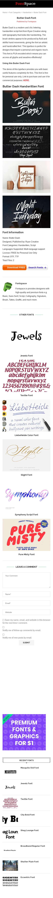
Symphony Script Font (26, 514)
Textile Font (26, 395)
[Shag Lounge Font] (10, 834)
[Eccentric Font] (10, 881)
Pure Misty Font (27, 554)
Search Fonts (35, 267)
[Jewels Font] (26, 336)
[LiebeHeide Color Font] (26, 416)
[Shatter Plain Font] (10, 865)
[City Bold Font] (10, 818)
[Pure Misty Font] (26, 535)
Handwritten (27, 12)
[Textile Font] (26, 376)
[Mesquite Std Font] (10, 772)
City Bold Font (28, 815)
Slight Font (26, 475)
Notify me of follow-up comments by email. (22, 630)
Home (5, 12)
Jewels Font (26, 355)
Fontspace (32, 21)
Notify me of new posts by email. (17, 638)
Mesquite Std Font (30, 768)
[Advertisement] (26, 679)
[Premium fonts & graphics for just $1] (24, 716)
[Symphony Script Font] (26, 495)
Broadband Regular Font (33, 846)
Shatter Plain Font (30, 862)
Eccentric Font (28, 877)
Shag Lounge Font (30, 830)
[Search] (50, 4)
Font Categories (15, 12)
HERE (26, 80)
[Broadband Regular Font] (10, 850)
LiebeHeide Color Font (26, 435)
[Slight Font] (26, 455)
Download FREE (16, 267)
